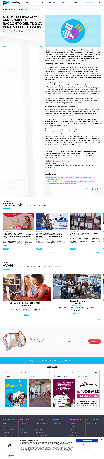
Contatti (5, 426)
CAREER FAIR (39, 2)
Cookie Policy (27, 452)
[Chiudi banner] (101, 439)
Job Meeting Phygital (41, 435)
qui (66, 163)
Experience (73, 423)
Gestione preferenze (86, 444)
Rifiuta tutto (87, 449)
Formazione (23, 429)
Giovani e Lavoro (24, 423)
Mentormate (73, 432)
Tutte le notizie (23, 432)
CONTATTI (76, 2)
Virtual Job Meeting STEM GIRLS (42, 424)
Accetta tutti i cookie (87, 440)
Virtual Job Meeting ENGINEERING (41, 428)
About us (5, 423)
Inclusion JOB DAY (41, 432)
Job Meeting (6, 9)
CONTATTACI (94, 341)
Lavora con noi (6, 432)
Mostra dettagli (24, 456)
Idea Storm (72, 426)
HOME (28, 2)
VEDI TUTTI (98, 252)
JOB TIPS (64, 2)
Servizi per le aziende (8, 429)
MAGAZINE (52, 2)
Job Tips (20, 9)
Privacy (5, 435)
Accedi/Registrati (91, 423)
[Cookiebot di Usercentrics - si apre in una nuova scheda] (10, 456)
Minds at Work (73, 429)
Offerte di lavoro (57, 423)
